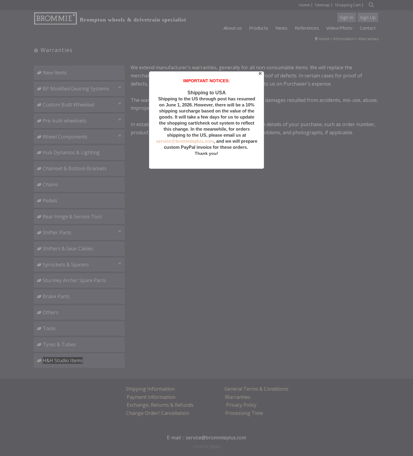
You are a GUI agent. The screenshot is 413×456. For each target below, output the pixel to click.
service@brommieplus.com (185, 141)
